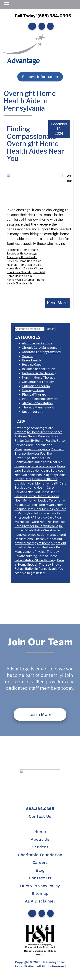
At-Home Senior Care (37, 343)
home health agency (42, 475)
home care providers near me (35, 466)
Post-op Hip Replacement (40, 399)
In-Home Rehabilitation (38, 369)
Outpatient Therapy (36, 386)
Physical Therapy (34, 394)
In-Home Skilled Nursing (39, 373)
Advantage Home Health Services (39, 432)
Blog (40, 870)
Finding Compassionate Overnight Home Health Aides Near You (35, 144)
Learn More (40, 714)
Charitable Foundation (40, 854)
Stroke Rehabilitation (37, 403)
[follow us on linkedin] (49, 26)
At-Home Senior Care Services (36, 436)
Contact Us (40, 816)
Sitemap (40, 893)
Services (40, 847)
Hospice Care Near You (36, 522)
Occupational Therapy (38, 382)
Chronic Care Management (41, 347)
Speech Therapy (39, 564)
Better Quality (25, 440)
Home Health (30, 249)
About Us (40, 839)
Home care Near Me (48, 462)
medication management (48, 534)
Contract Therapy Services (41, 352)
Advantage (31, 253)
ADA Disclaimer (40, 901)
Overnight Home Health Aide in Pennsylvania (26, 276)
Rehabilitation (25, 560)
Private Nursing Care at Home (36, 556)
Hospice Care (31, 364)
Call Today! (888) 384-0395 (43, 15)
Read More (57, 302)
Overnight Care (33, 390)
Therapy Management (38, 407)
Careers (40, 862)
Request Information (40, 77)
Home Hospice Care (42, 500)
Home (40, 831)
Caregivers (42, 449)
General (27, 356)
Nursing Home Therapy (38, 377)
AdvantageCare (42, 428)
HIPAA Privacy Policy (40, 885)
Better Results (45, 440)
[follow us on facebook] (31, 26)
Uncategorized (32, 412)
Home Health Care (30, 264)
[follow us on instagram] (41, 26)
